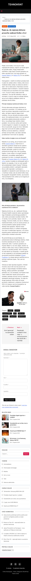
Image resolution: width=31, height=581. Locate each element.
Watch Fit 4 (17, 75)
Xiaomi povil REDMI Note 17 (18, 431)
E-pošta (6, 384)
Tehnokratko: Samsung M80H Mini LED (14, 491)
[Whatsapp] (19, 564)
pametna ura (22, 316)
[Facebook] (11, 564)
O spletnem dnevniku (19, 568)
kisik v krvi (21, 313)
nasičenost (13, 316)
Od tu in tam (11, 26)
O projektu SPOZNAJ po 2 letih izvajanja (14, 533)
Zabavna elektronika (9, 482)
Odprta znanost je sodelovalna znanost (14, 535)
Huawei (17, 310)
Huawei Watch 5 (7, 75)
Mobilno (5, 26)
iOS (15, 313)
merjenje (5, 316)
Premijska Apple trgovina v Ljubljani (13, 495)
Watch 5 (5, 319)
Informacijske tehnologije (10, 467)
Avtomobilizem (7, 464)
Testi (5, 478)
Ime (5, 377)
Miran (4, 36)
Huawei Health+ (7, 313)
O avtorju (8, 568)
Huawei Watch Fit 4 (15, 159)
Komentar (6, 357)
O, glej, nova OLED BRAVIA (11, 502)
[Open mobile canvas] (1, 11)
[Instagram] (15, 564)
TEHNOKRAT (15, 4)
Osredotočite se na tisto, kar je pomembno (15, 498)
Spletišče (6, 391)
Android (10, 310)
